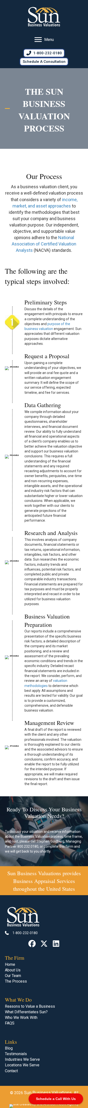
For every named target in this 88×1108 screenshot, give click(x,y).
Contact (11, 1071)
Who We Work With (21, 1017)
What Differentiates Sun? (26, 1012)
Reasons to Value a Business (30, 1006)
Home (10, 964)
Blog (9, 1048)
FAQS (9, 1023)
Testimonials (16, 1054)
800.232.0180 (27, 846)
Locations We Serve (22, 1065)
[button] (32, 943)
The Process (16, 981)
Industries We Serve (22, 1059)
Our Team (13, 975)
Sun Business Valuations (34, 873)
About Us (13, 970)
